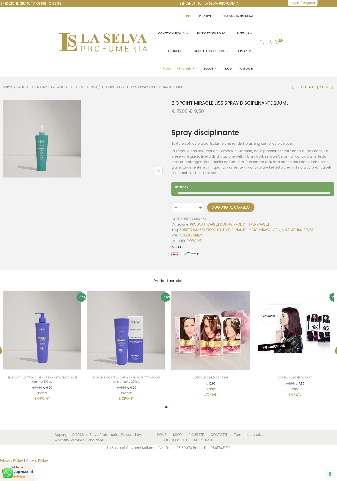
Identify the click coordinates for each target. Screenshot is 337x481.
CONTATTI (219, 434)
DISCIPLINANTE (234, 230)
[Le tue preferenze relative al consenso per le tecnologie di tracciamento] (330, 474)
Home (8, 87)
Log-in (295, 3)
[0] (277, 42)
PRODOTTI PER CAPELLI (34, 87)
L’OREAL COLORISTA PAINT (295, 377)
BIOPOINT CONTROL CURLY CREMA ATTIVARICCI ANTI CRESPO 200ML (42, 380)
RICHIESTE (196, 434)
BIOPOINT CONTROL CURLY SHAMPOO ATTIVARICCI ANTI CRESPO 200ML (126, 380)
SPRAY (198, 235)
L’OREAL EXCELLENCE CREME (211, 377)
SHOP (177, 434)
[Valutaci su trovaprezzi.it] (17, 472)
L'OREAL (210, 394)
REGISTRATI (203, 440)
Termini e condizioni (86, 440)
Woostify (61, 440)
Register (309, 3)
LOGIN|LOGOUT (175, 440)
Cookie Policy (37, 460)
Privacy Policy (11, 460)
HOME (161, 434)
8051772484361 (192, 230)
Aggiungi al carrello (231, 207)
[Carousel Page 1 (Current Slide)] (166, 407)
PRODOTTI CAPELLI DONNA (76, 87)
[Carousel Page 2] (170, 407)
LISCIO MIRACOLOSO (263, 230)
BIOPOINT (214, 230)
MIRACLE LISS (292, 230)
